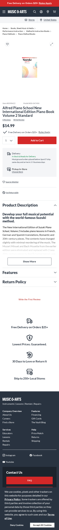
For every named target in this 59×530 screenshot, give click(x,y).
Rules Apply (45, 3)
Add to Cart (37, 140)
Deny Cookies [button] (16, 525)
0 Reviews (7, 120)
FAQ (29, 480)
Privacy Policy (13, 499)
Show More (29, 261)
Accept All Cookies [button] (42, 525)
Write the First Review (29, 299)
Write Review (18, 120)
